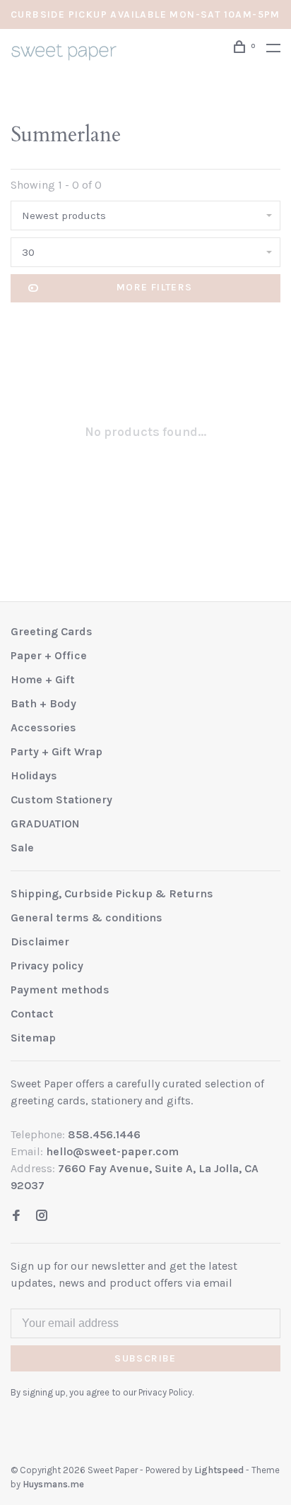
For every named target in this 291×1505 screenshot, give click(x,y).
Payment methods (60, 989)
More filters (155, 287)
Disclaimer (40, 941)
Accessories (43, 727)
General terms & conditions (86, 917)
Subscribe (145, 1358)
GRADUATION (45, 823)
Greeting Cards (52, 631)
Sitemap (33, 1037)
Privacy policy (47, 965)
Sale (22, 847)
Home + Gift (43, 679)
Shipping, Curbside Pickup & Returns (112, 893)
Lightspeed (219, 1470)
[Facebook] (16, 1216)
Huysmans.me (53, 1484)
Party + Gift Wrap (56, 751)
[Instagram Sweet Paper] (41, 1216)
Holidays (34, 775)
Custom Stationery (61, 799)
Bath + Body (43, 703)
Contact (32, 1013)
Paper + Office (49, 655)
